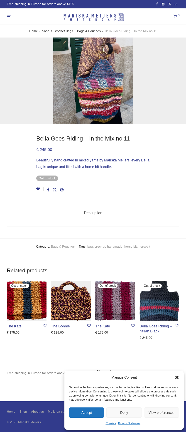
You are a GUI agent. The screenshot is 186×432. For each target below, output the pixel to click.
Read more (13, 332)
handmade (114, 246)
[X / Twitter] (169, 4)
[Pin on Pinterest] (62, 190)
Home (33, 31)
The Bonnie (60, 326)
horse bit (130, 246)
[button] (177, 377)
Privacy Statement (129, 423)
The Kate (14, 326)
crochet (100, 246)
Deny (124, 412)
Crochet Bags (63, 31)
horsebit (144, 246)
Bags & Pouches (89, 31)
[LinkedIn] (176, 4)
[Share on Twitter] (55, 190)
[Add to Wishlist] (40, 189)
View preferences (161, 412)
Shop (45, 31)
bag (90, 246)
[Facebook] (157, 4)
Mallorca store (58, 411)
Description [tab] (93, 213)
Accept (86, 412)
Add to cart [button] (57, 332)
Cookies (111, 423)
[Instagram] (163, 4)
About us (37, 411)
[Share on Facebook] (48, 190)
